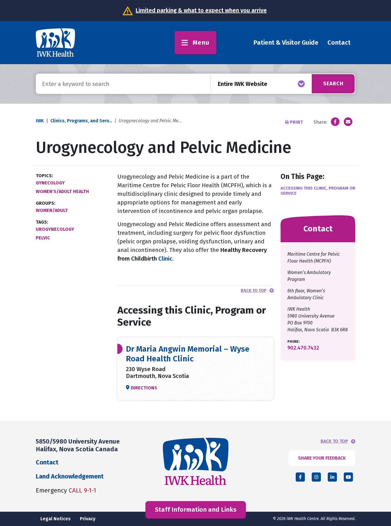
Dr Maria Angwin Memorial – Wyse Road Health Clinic (187, 353)
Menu (201, 42)
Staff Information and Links (195, 509)
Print (296, 122)
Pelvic (43, 238)
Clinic (164, 258)
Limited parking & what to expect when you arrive (201, 10)
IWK (40, 120)
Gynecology (50, 183)
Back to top (253, 290)
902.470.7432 (303, 348)
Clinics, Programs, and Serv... (81, 120)
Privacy (87, 518)
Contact (339, 42)
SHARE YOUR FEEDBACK (322, 458)
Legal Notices (55, 518)
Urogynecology (55, 229)
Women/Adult (52, 210)
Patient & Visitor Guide (285, 42)
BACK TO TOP (334, 441)
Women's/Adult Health (62, 191)
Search (333, 83)
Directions (144, 388)
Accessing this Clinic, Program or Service (318, 191)
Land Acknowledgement (70, 476)
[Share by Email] (348, 121)
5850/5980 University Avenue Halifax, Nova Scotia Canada (78, 445)
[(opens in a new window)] (335, 121)
